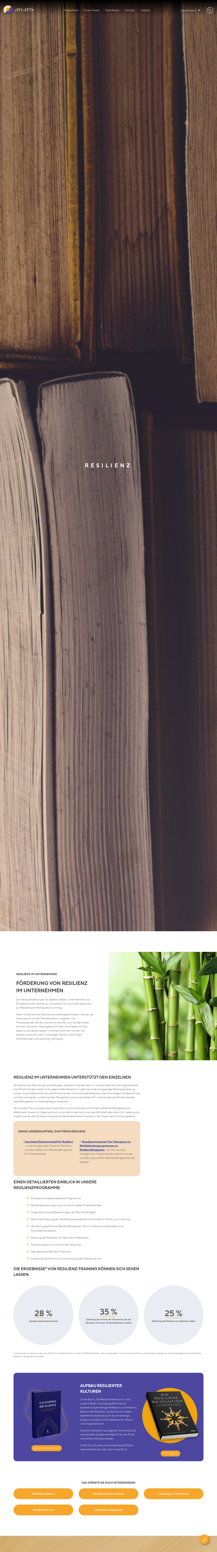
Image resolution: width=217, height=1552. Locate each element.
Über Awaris (112, 10)
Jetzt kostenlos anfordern (46, 1448)
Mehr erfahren (170, 1453)
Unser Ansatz (91, 10)
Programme (71, 10)
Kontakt (130, 10)
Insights (145, 10)
